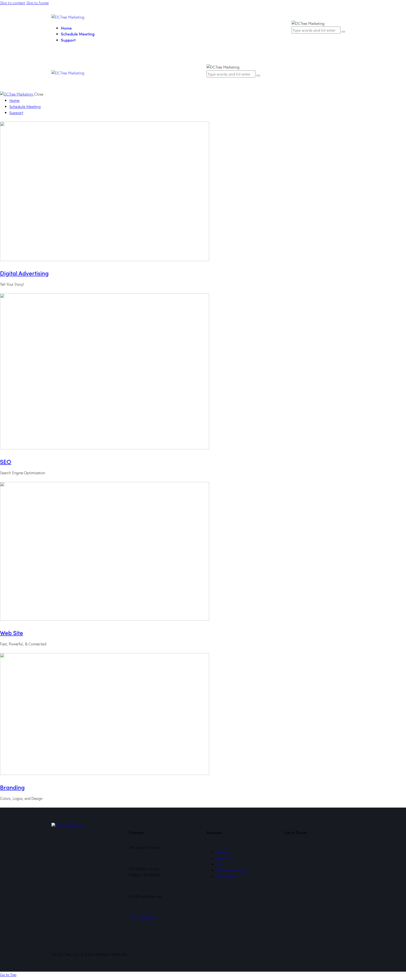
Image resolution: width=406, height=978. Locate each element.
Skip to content (12, 2)
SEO (5, 461)
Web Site (11, 632)
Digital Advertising (24, 273)
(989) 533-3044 (142, 917)
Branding (12, 787)
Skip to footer (37, 2)
